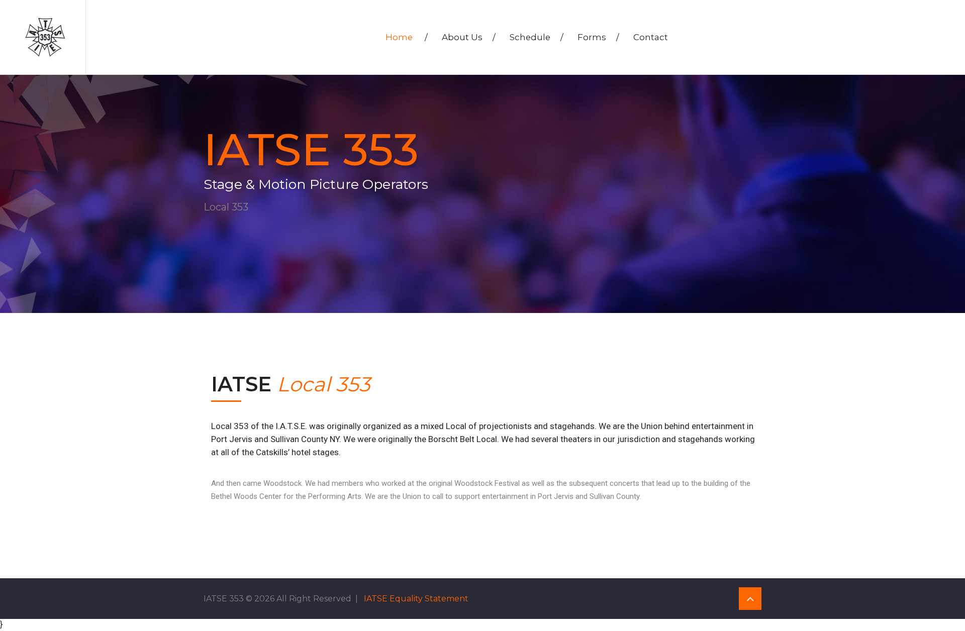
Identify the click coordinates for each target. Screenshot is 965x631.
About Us (469, 37)
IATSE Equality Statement (416, 598)
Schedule (536, 37)
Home (406, 37)
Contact (650, 37)
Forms (598, 37)
